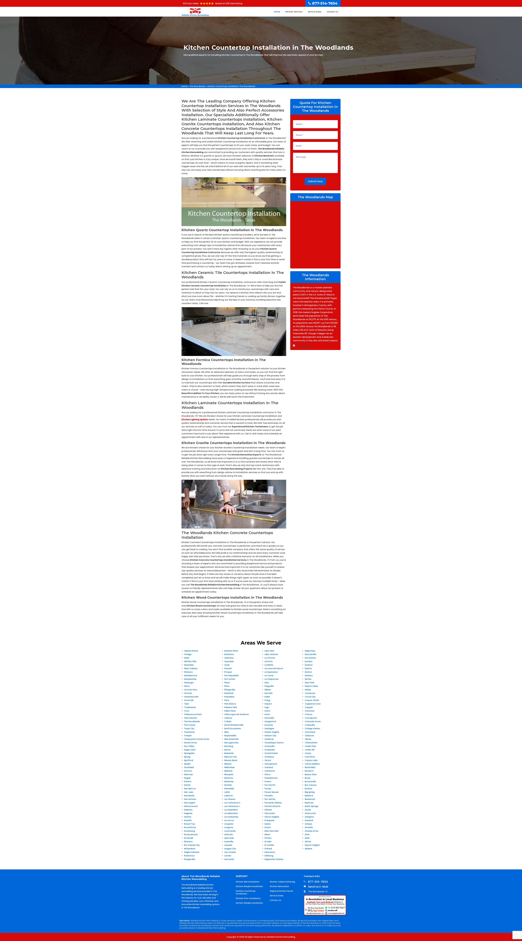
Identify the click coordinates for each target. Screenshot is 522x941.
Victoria (188, 693)
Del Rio (308, 679)
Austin (308, 809)
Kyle (267, 682)
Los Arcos (229, 820)
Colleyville (310, 725)
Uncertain (189, 700)
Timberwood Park (193, 714)
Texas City (189, 728)
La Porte (269, 661)
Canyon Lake (311, 760)
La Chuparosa (272, 679)
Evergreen (269, 820)
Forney (268, 788)
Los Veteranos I (232, 806)
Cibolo (308, 739)
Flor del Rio (270, 799)
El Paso (268, 838)
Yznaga (187, 654)
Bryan (307, 778)
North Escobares (232, 728)
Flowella (269, 795)
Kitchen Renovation (279, 886)
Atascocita (310, 813)
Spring (187, 756)
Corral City (310, 696)
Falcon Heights (272, 816)
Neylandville (230, 735)
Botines (308, 788)
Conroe (308, 714)
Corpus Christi (312, 700)
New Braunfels (231, 739)
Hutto (267, 710)
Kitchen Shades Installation (249, 886)
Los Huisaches (231, 816)
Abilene (308, 848)
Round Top (189, 824)
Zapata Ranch (191, 650)
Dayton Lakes (311, 686)
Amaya (308, 824)
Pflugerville (229, 689)
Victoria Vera (190, 689)
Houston (269, 725)
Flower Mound (271, 792)
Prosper (228, 672)
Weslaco (188, 672)
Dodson (309, 665)
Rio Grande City (192, 845)
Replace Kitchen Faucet (281, 891)
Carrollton (310, 756)
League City (230, 848)
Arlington (309, 816)
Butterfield (310, 767)
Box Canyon (311, 785)
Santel (187, 785)
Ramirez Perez (231, 650)
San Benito (189, 795)
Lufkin (227, 792)
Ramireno (229, 654)
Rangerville (189, 859)
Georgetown (271, 763)
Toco (186, 710)
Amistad (309, 820)
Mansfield (229, 788)
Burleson (309, 771)
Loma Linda (229, 831)
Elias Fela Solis (272, 831)
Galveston (270, 771)
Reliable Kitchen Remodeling (281, 937)
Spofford (188, 760)
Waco (187, 686)
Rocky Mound (190, 834)
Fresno (268, 781)
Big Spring (310, 792)
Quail (226, 665)
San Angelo (189, 802)
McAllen (228, 785)
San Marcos (190, 788)
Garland (269, 767)
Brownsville (310, 781)
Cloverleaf (310, 732)
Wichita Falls (190, 661)
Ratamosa (189, 855)
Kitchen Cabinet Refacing (282, 881)
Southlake (189, 767)
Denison (309, 675)
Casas (308, 753)
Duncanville (310, 654)
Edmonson (270, 852)
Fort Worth (270, 785)
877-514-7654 (325, 3)
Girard (268, 760)
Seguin (187, 778)
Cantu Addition (312, 763)
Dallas (308, 689)
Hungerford (270, 721)
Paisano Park (230, 707)
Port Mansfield (231, 675)
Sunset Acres (190, 742)
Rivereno (188, 841)
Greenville (269, 746)
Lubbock (228, 795)
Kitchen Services (293, 11)
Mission (228, 763)
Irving (267, 700)
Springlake (189, 753)
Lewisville (228, 841)
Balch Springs (311, 806)
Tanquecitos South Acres (196, 739)
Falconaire (270, 813)
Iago (267, 707)
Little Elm (228, 834)
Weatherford (190, 675)
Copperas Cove (313, 703)
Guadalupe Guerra (274, 742)
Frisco (267, 774)
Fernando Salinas (273, 802)
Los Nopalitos (231, 809)
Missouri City (230, 756)
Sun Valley (189, 746)
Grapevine (270, 749)
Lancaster (229, 859)
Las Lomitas (230, 852)
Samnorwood (191, 806)
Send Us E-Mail (318, 887)
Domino (308, 661)
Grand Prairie (271, 753)
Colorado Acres (313, 721)
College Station (312, 728)
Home (277, 11)
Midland (228, 771)
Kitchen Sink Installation (247, 881)
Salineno (188, 809)
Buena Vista (311, 774)
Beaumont (310, 799)
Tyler (186, 703)
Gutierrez (269, 739)
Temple (188, 735)
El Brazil (268, 848)
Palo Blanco (230, 703)
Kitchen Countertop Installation (245, 892)
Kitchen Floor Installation (248, 898)
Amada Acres (311, 831)
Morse (227, 749)
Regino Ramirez (191, 852)
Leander (228, 845)
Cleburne (309, 735)
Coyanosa (310, 693)
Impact (268, 703)
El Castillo (269, 845)
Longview (228, 824)
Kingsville (269, 686)
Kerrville (268, 693)
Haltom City (270, 735)
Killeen (268, 689)
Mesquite (228, 774)
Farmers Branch (272, 806)
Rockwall (188, 838)
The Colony (189, 725)
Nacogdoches (231, 742)
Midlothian (229, 767)
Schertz (187, 781)
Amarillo (309, 827)
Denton (308, 672)
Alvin (307, 834)
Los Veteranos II (232, 802)
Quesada (229, 661)
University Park (191, 696)
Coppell (309, 707)
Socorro (188, 771)
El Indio (268, 841)
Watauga (188, 682)
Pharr (227, 686)
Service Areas (314, 11)
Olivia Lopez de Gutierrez (236, 714)
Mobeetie (229, 753)
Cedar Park (310, 746)
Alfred (308, 841)
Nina (226, 732)
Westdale (189, 665)
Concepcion (311, 718)
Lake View (269, 650)
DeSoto (308, 668)
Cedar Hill (309, 749)
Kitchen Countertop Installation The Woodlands (231, 86)
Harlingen (269, 728)
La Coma (269, 675)
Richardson (189, 848)
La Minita (269, 665)
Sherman (188, 774)
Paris (226, 700)
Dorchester (310, 657)
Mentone (228, 778)
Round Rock (190, 827)
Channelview (311, 742)
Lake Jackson (271, 654)
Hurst (267, 714)
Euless (268, 824)
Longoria (228, 827)
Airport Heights (312, 845)
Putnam (228, 668)
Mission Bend (230, 760)
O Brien (227, 721)
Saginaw (188, 813)
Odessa (228, 718)
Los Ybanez (229, 799)
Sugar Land (189, 749)
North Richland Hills (233, 725)
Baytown (309, 802)
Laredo (227, 855)
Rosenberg (189, 831)
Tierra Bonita (190, 718)
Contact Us (332, 11)
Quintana (229, 657)
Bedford (309, 795)
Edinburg (269, 855)
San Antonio (190, 799)
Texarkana (189, 732)
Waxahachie (190, 679)
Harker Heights (272, 732)
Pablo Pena (229, 710)
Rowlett (188, 820)
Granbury (269, 756)
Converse (309, 710)
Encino (268, 827)
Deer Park (309, 682)
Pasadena (229, 696)
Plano (227, 682)
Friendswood (271, 778)
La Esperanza (271, 672)
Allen (307, 838)
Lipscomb (229, 838)
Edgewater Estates (274, 859)
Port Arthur (229, 679)
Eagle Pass (310, 650)
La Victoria (270, 657)
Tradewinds (190, 707)
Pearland (228, 693)
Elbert (267, 834)
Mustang (228, 746)
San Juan (188, 792)
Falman (268, 809)
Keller (267, 696)
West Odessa (190, 668)
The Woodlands (197, 86)
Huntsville (269, 718)
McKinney (229, 781)
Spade (187, 763)
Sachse (187, 816)
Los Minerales (231, 813)
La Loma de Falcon (274, 668)
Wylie (186, 657)
